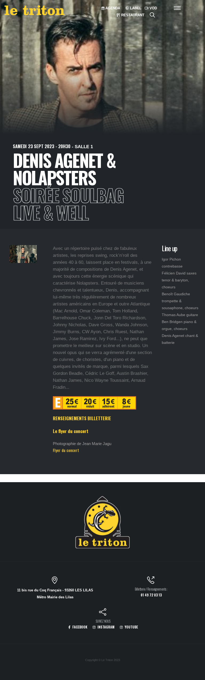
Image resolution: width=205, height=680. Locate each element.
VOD (152, 8)
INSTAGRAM (106, 627)
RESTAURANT (132, 15)
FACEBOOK (79, 627)
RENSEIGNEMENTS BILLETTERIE (82, 418)
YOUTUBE (131, 627)
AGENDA (112, 8)
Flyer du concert (66, 450)
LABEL (135, 8)
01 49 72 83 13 (151, 595)
